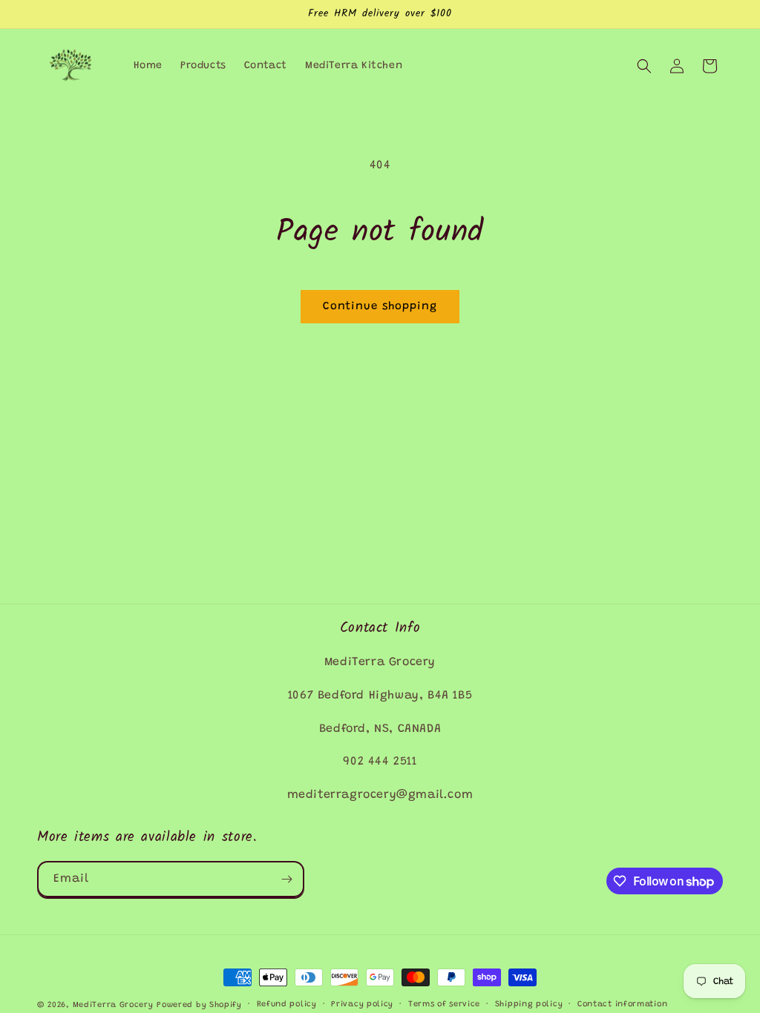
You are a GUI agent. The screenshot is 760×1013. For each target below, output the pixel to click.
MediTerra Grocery (113, 1005)
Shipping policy (529, 1004)
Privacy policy (362, 1004)
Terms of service (444, 1004)
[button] (644, 66)
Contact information (622, 1004)
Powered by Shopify (199, 1005)
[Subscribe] (286, 879)
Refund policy (287, 1004)
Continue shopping (380, 306)
